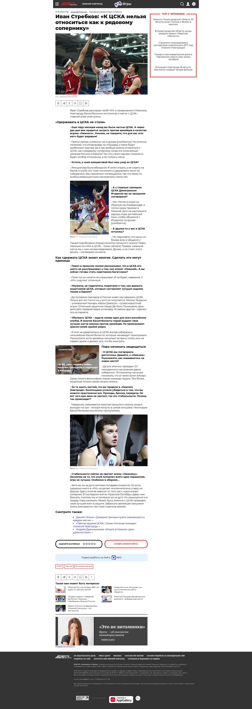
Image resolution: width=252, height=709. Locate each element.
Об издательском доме (85, 656)
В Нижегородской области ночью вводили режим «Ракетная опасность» (173, 33)
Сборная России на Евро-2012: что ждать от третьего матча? (83, 588)
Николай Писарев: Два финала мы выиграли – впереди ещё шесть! (129, 598)
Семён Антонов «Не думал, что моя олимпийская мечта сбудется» (128, 589)
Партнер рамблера (99, 698)
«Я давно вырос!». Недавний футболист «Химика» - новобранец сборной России (81, 599)
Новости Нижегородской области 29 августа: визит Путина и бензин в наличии (173, 22)
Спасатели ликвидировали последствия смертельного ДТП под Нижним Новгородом (173, 45)
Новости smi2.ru (65, 646)
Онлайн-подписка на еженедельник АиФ (166, 656)
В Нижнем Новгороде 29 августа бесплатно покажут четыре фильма (173, 68)
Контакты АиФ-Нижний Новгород (109, 659)
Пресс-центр (104, 656)
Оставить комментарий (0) (126, 544)
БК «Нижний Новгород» (66, 96)
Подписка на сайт (82, 659)
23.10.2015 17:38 (62, 12)
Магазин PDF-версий (134, 656)
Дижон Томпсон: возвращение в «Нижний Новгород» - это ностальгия (82, 608)
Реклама (117, 656)
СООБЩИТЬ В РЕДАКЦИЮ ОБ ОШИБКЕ (144, 659)
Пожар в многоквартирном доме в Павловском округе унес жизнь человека (173, 57)
